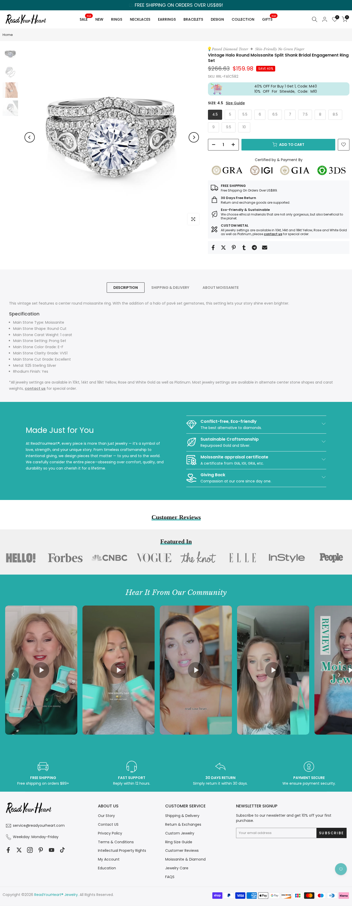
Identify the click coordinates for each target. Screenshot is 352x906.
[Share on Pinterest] (233, 247)
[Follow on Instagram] (30, 849)
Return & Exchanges (183, 824)
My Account (109, 859)
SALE (85, 18)
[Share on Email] (264, 247)
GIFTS (269, 18)
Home (8, 34)
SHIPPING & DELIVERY (170, 287)
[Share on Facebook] (213, 247)
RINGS (116, 19)
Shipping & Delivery (182, 815)
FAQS (169, 876)
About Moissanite (221, 287)
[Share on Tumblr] (244, 247)
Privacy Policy (110, 833)
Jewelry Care (176, 868)
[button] (339, 675)
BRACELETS (193, 19)
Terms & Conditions (116, 842)
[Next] (194, 137)
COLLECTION (243, 19)
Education (107, 868)
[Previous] (29, 137)
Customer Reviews (182, 850)
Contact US (108, 824)
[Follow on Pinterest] (41, 849)
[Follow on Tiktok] (62, 849)
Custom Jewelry (179, 833)
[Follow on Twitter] (19, 849)
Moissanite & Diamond (185, 859)
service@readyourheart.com (39, 825)
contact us (273, 234)
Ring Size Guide (178, 842)
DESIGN (217, 19)
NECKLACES (140, 19)
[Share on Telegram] (254, 247)
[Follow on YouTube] (51, 849)
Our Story (106, 815)
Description (125, 287)
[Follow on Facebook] (8, 849)
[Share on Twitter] (223, 247)
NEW (99, 19)
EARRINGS (167, 19)
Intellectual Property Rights (122, 850)
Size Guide (235, 103)
